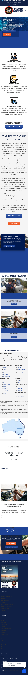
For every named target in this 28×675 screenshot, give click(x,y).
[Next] (5, 522)
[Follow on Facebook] (7, 530)
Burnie (19, 382)
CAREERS (3, 610)
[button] (2, 10)
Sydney (4, 367)
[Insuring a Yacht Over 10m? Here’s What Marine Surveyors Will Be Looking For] (14, 493)
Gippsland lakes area (5, 644)
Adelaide (19, 395)
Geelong (19, 371)
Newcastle (5, 369)
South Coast (5, 372)
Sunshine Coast (6, 384)
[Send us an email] (12, 530)
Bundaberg (5, 391)
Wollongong (5, 374)
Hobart (19, 380)
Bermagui (5, 371)
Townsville (5, 388)
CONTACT (3, 602)
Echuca (19, 376)
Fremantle (20, 388)
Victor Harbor (20, 396)
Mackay (4, 386)
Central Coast (4, 624)
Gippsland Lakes (21, 369)
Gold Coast (5, 381)
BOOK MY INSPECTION (6, 596)
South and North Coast (6, 628)
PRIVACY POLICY (5, 608)
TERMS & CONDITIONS (6, 606)
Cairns (4, 393)
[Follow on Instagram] (9, 530)
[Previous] (1, 522)
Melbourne (20, 367)
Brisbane (5, 382)
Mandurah (20, 390)
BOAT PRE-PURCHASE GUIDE (7, 604)
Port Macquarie (6, 376)
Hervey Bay (5, 390)
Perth (19, 386)
